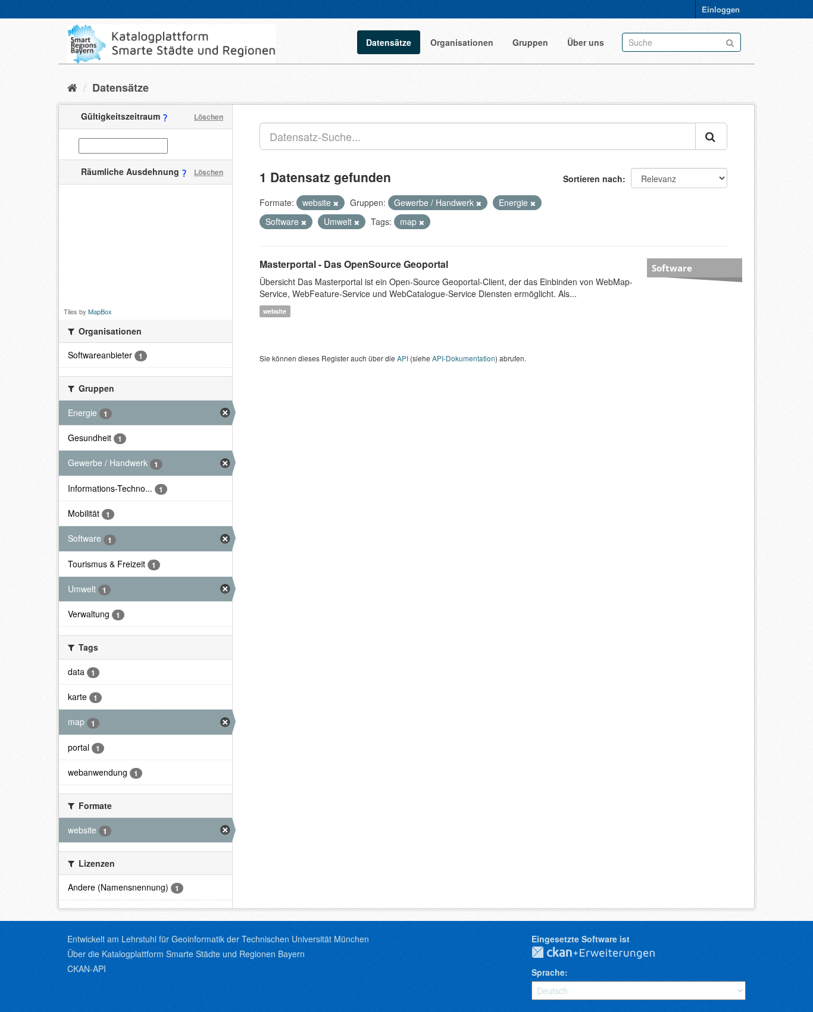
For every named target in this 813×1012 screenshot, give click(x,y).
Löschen (208, 116)
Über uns (585, 42)
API (402, 358)
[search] (711, 136)
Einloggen (721, 9)
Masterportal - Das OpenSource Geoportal (353, 264)
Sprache (548, 972)
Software (672, 268)
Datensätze (388, 42)
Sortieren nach (593, 179)
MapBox (100, 311)
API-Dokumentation (463, 358)
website (274, 311)
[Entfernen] (336, 203)
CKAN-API (86, 968)
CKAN (602, 953)
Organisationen (461, 42)
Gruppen (530, 42)
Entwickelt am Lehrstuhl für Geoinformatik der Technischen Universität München (218, 939)
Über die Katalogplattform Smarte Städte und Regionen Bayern (186, 954)
